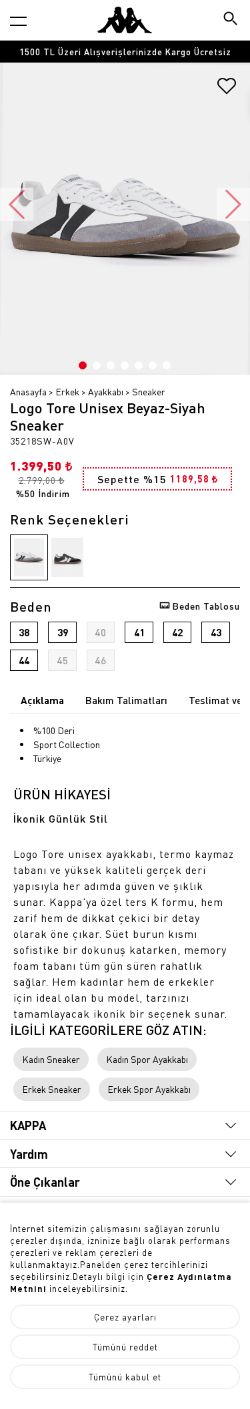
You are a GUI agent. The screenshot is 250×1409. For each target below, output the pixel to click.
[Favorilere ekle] (227, 91)
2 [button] (97, 365)
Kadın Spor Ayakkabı (147, 1059)
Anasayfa (28, 391)
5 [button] (139, 365)
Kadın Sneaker (51, 1059)
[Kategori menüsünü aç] (18, 21)
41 (139, 632)
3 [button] (111, 365)
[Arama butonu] (231, 19)
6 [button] (153, 365)
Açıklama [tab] (42, 700)
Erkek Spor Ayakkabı (149, 1089)
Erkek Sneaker (51, 1089)
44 (24, 660)
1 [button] (83, 365)
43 (216, 632)
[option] (125, 51)
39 (62, 632)
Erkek (67, 391)
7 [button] (167, 365)
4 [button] (125, 365)
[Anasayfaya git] (124, 20)
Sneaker (148, 391)
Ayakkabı (105, 391)
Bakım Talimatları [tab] (126, 700)
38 (24, 632)
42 (177, 632)
